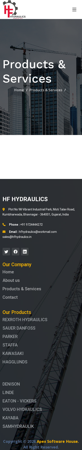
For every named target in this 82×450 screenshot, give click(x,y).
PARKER (10, 336)
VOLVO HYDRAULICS (22, 409)
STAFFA (10, 345)
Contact (10, 297)
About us (11, 280)
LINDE (8, 392)
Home (19, 90)
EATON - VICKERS (19, 401)
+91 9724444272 (26, 224)
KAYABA (11, 418)
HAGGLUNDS (15, 362)
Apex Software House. (58, 441)
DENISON (11, 384)
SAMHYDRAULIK (18, 426)
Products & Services (45, 90)
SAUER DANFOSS (19, 328)
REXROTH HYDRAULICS (25, 320)
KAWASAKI (13, 353)
